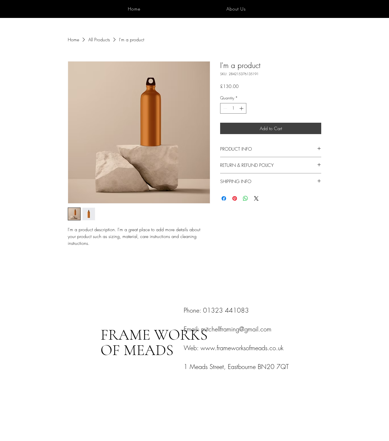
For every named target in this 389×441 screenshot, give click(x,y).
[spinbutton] (233, 108)
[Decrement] (224, 108)
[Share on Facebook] (223, 198)
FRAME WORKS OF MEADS (154, 342)
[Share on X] (256, 198)
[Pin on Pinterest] (234, 198)
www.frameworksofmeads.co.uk (241, 348)
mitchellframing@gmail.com (236, 329)
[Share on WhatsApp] (245, 198)
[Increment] (241, 108)
